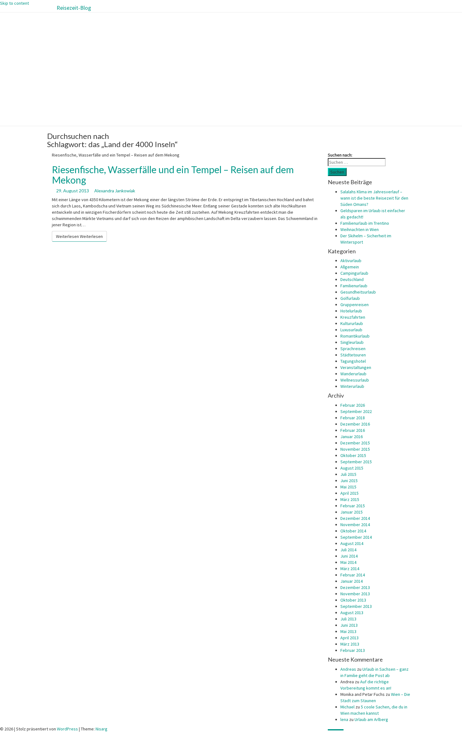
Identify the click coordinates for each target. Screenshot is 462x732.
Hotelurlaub (351, 311)
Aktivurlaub (350, 260)
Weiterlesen (79, 236)
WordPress (67, 729)
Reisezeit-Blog (74, 7)
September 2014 (356, 537)
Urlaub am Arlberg (371, 719)
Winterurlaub (352, 386)
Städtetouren (353, 355)
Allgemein (349, 267)
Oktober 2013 (353, 600)
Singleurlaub (352, 342)
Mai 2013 (348, 631)
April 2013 (349, 638)
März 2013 (349, 644)
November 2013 (355, 594)
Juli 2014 (348, 550)
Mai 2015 (348, 487)
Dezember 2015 (355, 443)
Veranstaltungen (355, 367)
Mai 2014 (348, 562)
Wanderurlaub (353, 374)
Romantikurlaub (355, 336)
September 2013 (356, 606)
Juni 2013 (349, 625)
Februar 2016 (352, 430)
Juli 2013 (348, 619)
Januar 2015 (351, 512)
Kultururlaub (351, 323)
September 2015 (356, 462)
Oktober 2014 (353, 531)
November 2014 (355, 524)
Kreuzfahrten (352, 317)
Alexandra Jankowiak (114, 190)
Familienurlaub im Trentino (364, 223)
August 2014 (351, 543)
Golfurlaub (350, 298)
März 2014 (349, 568)
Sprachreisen (353, 348)
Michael (347, 707)
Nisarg (101, 729)
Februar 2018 (352, 418)
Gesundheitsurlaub (358, 292)
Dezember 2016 (355, 424)
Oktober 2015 (353, 455)
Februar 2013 (352, 650)
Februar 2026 (352, 405)
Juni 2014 (349, 556)
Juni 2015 (349, 480)
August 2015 (351, 468)
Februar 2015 (352, 506)
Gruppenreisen (354, 304)
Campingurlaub (354, 273)
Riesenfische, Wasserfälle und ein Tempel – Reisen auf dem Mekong (173, 174)
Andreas (348, 669)
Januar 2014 (351, 581)
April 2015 (349, 493)
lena (344, 719)
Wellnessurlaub (354, 380)
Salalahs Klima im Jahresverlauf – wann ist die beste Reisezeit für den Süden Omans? (374, 198)
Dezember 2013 (355, 587)
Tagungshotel (353, 361)
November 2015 (355, 449)
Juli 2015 (348, 474)
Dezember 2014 (355, 518)
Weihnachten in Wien (359, 229)
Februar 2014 (352, 575)
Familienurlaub (353, 286)
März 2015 (349, 499)
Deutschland (352, 279)
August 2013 (351, 612)
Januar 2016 (351, 436)
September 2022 (356, 411)
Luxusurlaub (351, 330)
